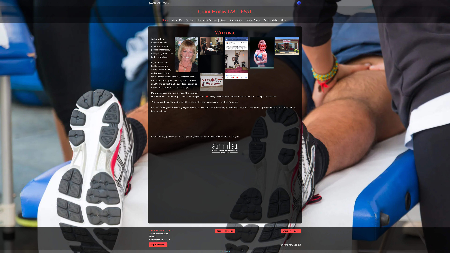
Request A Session (207, 20)
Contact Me (236, 20)
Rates (223, 20)
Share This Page (290, 231)
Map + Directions (158, 244)
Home (165, 20)
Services (190, 20)
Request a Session (225, 231)
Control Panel (225, 251)
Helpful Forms (253, 20)
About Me (177, 20)
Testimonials (270, 20)
